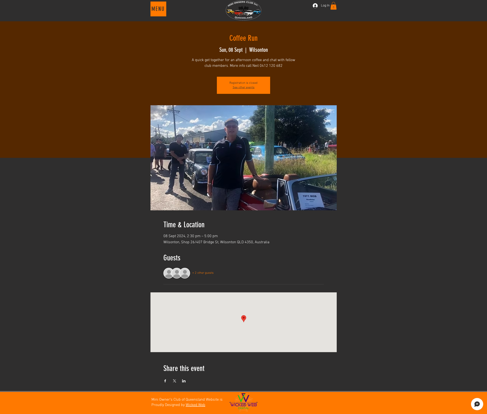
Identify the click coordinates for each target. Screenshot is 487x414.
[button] (158, 9)
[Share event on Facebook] (165, 380)
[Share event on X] (174, 380)
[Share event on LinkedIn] (184, 380)
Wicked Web (195, 405)
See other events (244, 87)
